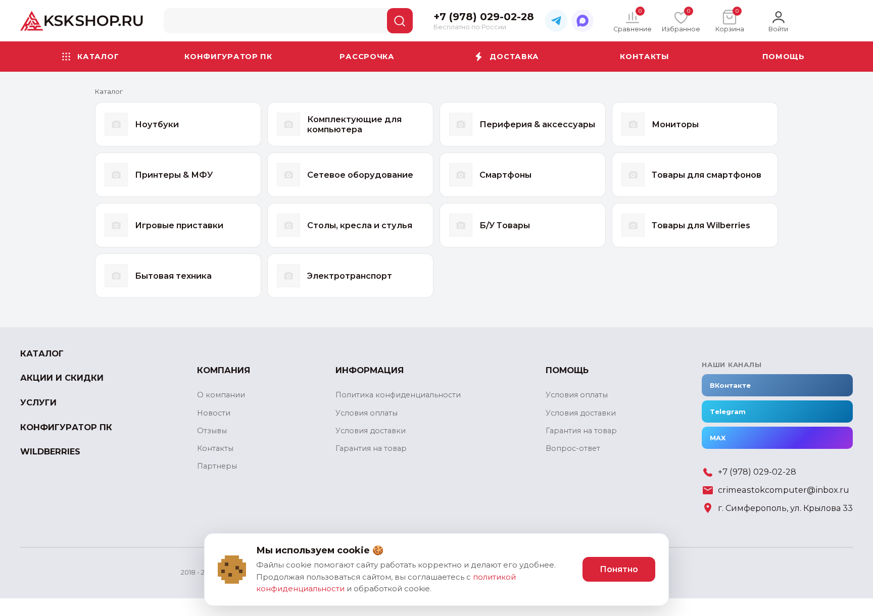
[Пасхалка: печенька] (232, 569)
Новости (213, 413)
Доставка (514, 56)
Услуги (38, 402)
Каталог (98, 56)
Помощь (783, 56)
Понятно (619, 569)
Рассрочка (367, 56)
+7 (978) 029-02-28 (757, 472)
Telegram (728, 411)
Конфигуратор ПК (228, 56)
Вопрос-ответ (573, 448)
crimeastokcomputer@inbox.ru (783, 490)
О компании (221, 394)
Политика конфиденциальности (398, 394)
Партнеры (217, 466)
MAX (717, 438)
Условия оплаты (366, 413)
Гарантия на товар (371, 448)
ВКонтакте (730, 385)
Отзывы (212, 430)
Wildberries (50, 451)
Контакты (644, 56)
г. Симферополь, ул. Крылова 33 (785, 508)
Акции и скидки (62, 378)
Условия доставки (370, 430)
